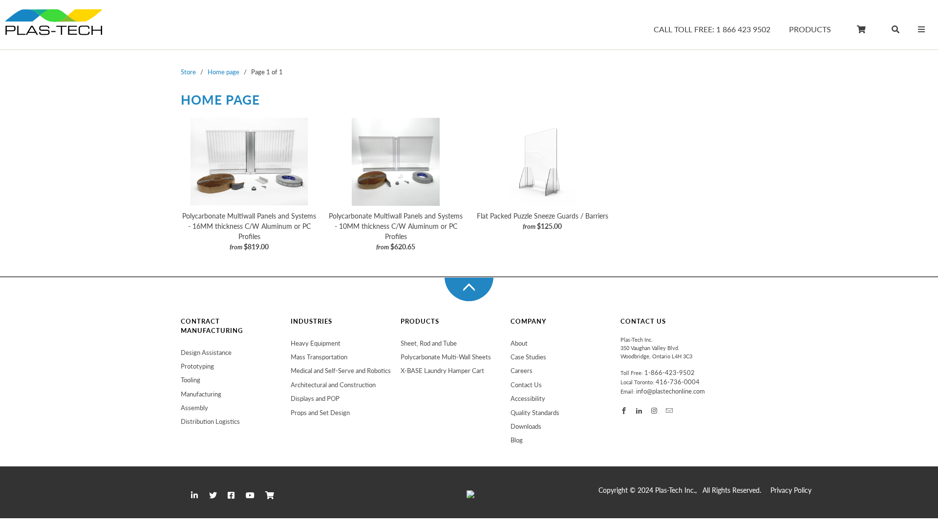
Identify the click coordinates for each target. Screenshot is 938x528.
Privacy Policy (790, 490)
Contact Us (526, 385)
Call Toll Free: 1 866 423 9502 (712, 29)
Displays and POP (315, 398)
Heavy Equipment (316, 343)
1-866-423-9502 (669, 372)
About (519, 343)
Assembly (194, 408)
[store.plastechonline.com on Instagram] (655, 410)
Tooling (190, 380)
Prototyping (197, 366)
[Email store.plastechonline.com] (670, 410)
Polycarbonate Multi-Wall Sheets (446, 357)
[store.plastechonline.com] (54, 26)
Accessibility (528, 398)
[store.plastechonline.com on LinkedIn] (640, 410)
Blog (517, 440)
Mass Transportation (319, 357)
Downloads (526, 426)
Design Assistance (206, 352)
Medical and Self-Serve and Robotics (341, 370)
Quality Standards (535, 413)
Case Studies (528, 357)
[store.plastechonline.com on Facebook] (624, 410)
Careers (522, 370)
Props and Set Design (320, 413)
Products (810, 29)
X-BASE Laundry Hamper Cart (442, 370)
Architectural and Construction (333, 385)
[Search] (895, 31)
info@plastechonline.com (670, 391)
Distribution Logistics (210, 421)
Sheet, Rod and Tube (429, 343)
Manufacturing (201, 394)
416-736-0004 (678, 382)
